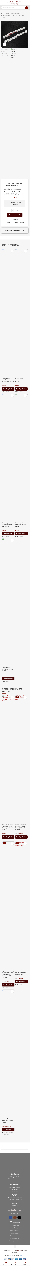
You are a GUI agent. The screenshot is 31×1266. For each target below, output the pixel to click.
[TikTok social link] (19, 1217)
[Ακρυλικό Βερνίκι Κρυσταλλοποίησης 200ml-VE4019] (21, 905)
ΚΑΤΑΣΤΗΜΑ (15, 13)
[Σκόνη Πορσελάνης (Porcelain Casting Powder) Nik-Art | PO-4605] (8, 759)
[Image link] (15, 1163)
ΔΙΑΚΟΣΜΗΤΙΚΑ (6, 15)
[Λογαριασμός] (27, 2)
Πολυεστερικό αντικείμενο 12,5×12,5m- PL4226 (8, 380)
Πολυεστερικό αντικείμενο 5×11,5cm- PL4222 (21, 380)
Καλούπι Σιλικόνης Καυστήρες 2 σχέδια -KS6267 (8, 1120)
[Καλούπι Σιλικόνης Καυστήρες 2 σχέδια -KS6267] (8, 1053)
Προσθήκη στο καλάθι (15, 215)
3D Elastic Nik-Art (18, 15)
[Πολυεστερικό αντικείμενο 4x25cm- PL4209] (21, 457)
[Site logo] (15, 2)
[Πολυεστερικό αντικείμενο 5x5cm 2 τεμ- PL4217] (8, 457)
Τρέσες (3, 17)
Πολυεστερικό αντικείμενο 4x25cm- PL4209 (20, 524)
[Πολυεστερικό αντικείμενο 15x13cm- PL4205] (8, 602)
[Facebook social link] (10, 1217)
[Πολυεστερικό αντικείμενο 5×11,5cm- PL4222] (21, 313)
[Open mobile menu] (2, 2)
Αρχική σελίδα (5, 13)
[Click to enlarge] (4, 44)
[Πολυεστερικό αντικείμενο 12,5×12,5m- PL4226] (8, 313)
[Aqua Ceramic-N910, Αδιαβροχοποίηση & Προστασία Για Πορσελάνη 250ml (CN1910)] (8, 905)
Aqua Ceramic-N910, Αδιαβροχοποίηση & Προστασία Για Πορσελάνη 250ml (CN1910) (8, 974)
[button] (8, 389)
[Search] (26, 7)
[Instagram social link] (15, 1217)
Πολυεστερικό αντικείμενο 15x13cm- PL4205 (8, 669)
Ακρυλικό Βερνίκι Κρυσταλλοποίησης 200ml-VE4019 (20, 972)
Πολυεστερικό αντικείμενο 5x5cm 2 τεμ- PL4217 (7, 524)
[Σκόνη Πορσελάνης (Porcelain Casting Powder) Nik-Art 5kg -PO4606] (21, 759)
